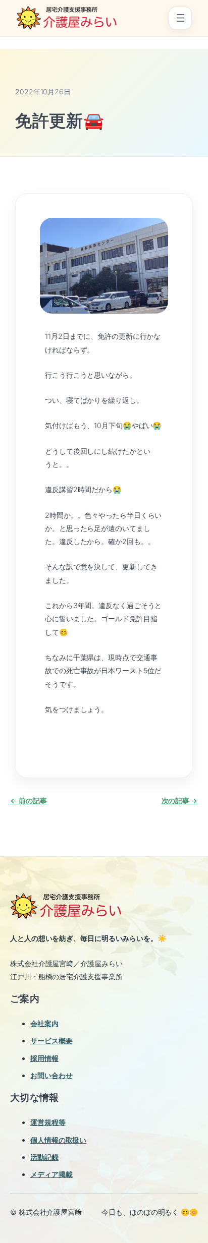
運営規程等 (48, 1122)
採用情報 (44, 1058)
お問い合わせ (51, 1075)
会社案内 (44, 1023)
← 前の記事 (28, 800)
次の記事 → (180, 800)
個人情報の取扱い (58, 1140)
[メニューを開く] (180, 18)
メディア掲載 (51, 1174)
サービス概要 (51, 1040)
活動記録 (44, 1157)
